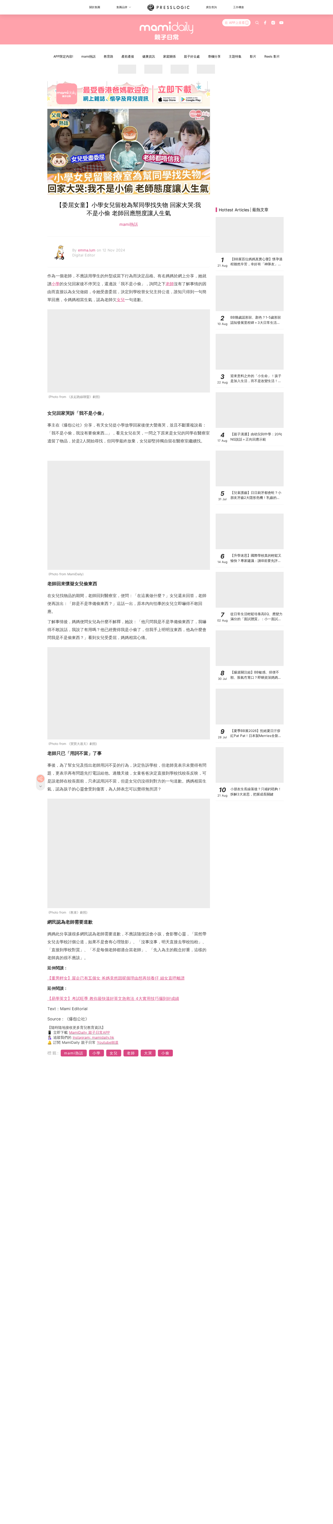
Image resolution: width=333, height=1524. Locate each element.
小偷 (165, 1053)
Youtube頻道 (107, 1042)
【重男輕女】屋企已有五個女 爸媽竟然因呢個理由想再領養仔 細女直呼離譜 (116, 978)
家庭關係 (169, 56)
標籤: (53, 1053)
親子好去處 (192, 56)
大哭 (148, 1053)
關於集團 (94, 7)
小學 (55, 283)
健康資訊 (148, 56)
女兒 (121, 299)
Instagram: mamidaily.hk (93, 1037)
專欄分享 (214, 56)
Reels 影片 (272, 56)
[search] (257, 23)
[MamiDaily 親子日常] (166, 30)
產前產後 (127, 56)
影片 (253, 56)
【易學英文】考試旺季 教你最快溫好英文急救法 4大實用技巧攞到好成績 (113, 998)
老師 (170, 283)
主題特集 (235, 56)
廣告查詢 (211, 7)
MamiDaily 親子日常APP (89, 1032)
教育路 (108, 56)
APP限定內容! (63, 56)
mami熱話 (88, 56)
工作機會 (238, 7)
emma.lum (87, 250)
